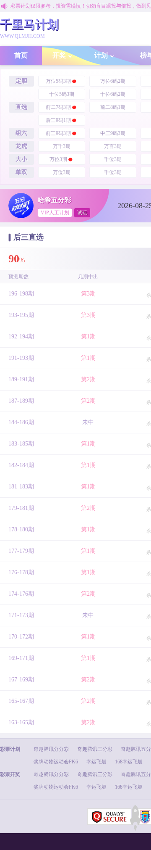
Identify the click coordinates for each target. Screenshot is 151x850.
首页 (21, 55)
